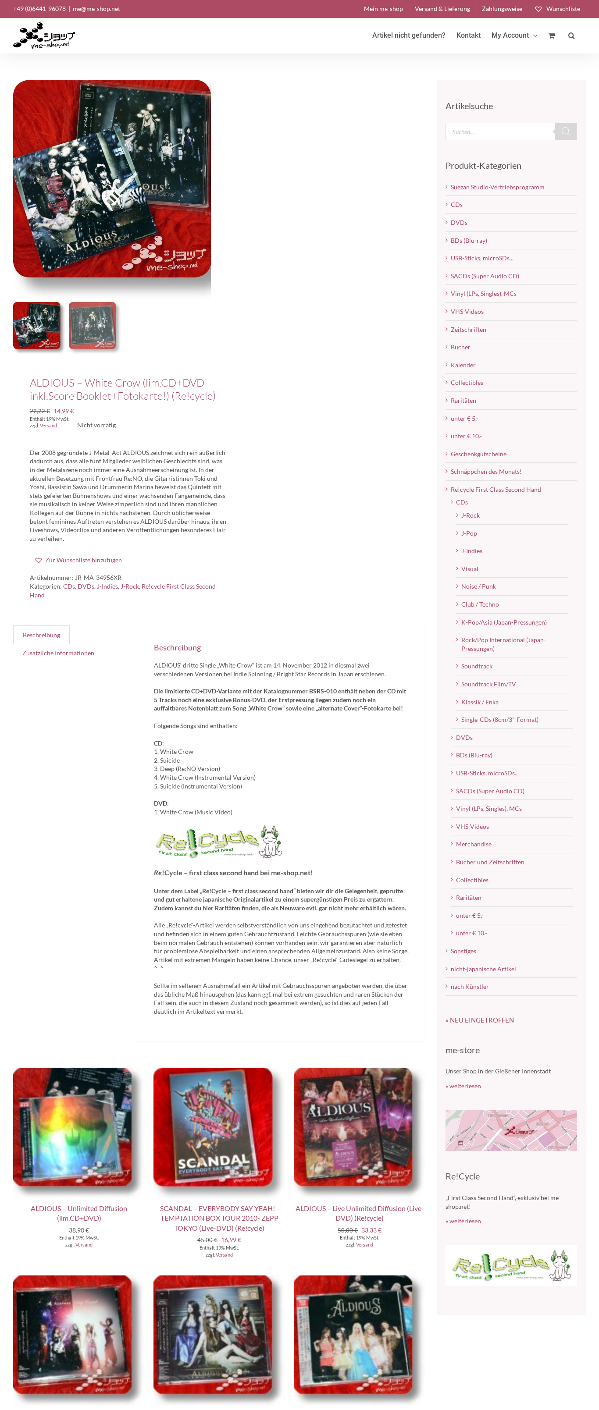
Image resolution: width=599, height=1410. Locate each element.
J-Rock (130, 586)
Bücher (461, 347)
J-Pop (469, 533)
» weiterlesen (463, 1086)
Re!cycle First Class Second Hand (496, 489)
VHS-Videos (467, 311)
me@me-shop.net (96, 8)
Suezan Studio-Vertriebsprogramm (498, 187)
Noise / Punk (478, 586)
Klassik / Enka (480, 702)
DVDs (86, 586)
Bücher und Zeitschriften (490, 862)
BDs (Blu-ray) (469, 240)
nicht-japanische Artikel (483, 969)
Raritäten (463, 400)
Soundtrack (476, 666)
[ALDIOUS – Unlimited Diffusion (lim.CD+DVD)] (79, 1072)
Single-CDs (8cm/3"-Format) (499, 719)
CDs (69, 586)
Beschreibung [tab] (41, 635)
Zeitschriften (468, 329)
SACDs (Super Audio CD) (485, 276)
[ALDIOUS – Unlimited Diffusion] (359, 1279)
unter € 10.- (466, 436)
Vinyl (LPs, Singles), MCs (484, 293)
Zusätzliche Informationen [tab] (58, 653)
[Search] (566, 131)
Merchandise (474, 844)
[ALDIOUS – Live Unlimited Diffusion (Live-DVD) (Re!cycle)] (359, 1072)
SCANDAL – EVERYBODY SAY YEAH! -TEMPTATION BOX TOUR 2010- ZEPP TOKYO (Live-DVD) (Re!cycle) (219, 1218)
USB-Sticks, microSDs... (482, 258)
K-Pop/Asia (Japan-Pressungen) (504, 622)
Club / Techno (480, 604)
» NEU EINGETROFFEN (480, 1020)
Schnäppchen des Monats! (486, 471)
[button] (571, 35)
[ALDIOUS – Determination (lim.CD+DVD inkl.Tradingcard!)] (219, 1279)
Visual (469, 568)
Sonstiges (463, 951)
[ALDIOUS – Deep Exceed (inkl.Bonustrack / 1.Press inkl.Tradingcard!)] (79, 1279)
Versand (48, 425)
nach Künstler (470, 986)
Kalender (463, 365)
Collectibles (467, 382)
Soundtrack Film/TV (488, 684)
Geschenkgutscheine (478, 454)
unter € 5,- (464, 418)
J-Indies (107, 586)
